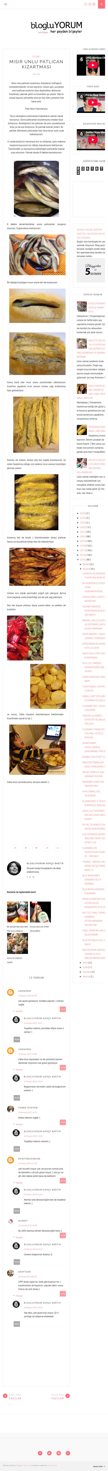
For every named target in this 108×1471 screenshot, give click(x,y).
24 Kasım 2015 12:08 (27, 1054)
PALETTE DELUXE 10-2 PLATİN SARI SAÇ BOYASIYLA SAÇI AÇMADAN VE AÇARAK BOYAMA (92, 348)
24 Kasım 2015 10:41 (33, 1023)
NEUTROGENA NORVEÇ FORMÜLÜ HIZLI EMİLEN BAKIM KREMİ (94, 954)
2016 (83, 555)
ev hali (36, 56)
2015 (83, 559)
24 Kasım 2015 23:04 (27, 1225)
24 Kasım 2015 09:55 (27, 996)
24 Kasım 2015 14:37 (27, 1112)
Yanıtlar (19, 1011)
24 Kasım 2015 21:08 (27, 1163)
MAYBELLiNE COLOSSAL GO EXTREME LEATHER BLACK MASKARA (95, 624)
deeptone (24, 1271)
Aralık (86, 564)
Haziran (87, 972)
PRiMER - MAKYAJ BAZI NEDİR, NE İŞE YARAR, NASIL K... (94, 865)
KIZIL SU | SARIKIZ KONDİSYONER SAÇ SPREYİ (93, 667)
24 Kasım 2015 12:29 (33, 1081)
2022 (83, 527)
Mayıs (86, 976)
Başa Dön (98, 1466)
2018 (83, 545)
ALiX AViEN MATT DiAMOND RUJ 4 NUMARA (91, 879)
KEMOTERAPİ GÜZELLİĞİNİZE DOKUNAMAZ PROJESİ (95, 747)
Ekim (85, 962)
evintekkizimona (29, 1158)
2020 (83, 536)
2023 (83, 522)
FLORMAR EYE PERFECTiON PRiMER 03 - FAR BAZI (94, 852)
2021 (83, 532)
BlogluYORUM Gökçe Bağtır (45, 863)
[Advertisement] (36, 812)
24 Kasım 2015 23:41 (33, 1249)
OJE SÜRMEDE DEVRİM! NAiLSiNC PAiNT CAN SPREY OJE (94, 838)
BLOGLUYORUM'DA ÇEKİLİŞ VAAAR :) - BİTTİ (98, 307)
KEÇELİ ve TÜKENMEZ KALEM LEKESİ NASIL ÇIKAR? (94, 815)
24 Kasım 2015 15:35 (33, 1136)
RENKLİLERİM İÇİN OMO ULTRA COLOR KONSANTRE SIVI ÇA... (94, 903)
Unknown (24, 991)
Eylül (85, 967)
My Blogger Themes (22, 1465)
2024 (83, 518)
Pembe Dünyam (28, 1107)
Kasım (86, 569)
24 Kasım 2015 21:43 (33, 1194)
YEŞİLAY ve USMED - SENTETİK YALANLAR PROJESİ (94, 719)
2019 (83, 541)
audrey (23, 1220)
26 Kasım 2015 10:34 (33, 1307)
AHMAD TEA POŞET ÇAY (94, 757)
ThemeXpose (52, 1465)
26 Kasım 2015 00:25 (27, 1276)
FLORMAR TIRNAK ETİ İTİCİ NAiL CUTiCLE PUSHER (93, 733)
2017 (83, 550)
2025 (83, 513)
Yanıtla (63, 1009)
